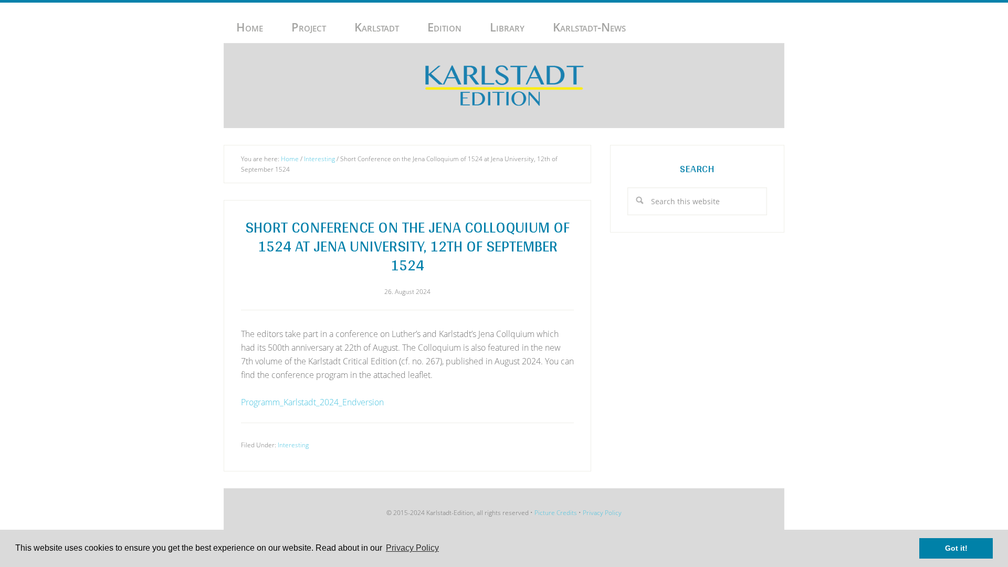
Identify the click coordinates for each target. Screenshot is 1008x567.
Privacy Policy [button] (412, 547)
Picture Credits (555, 512)
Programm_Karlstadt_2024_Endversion (312, 402)
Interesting (293, 444)
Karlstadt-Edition (504, 85)
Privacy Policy (602, 512)
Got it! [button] (956, 548)
